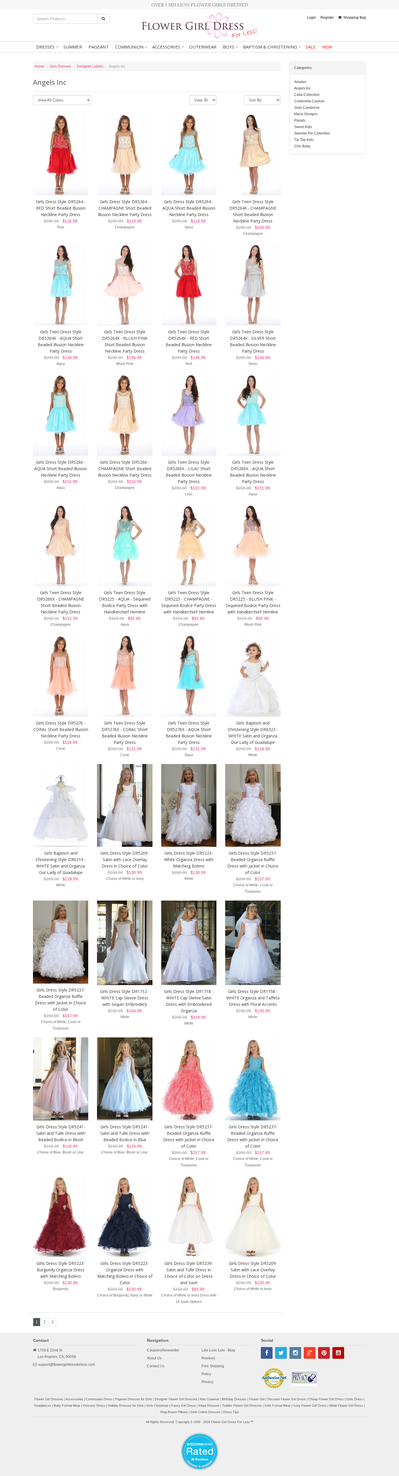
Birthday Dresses (234, 1399)
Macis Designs (306, 114)
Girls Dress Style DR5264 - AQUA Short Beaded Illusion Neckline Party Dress (188, 208)
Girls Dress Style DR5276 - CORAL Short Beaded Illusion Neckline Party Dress (60, 729)
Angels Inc (302, 88)
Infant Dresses (208, 1405)
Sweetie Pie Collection (312, 133)
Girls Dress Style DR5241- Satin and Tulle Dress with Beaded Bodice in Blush (60, 1133)
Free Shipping (213, 1366)
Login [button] (311, 17)
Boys (230, 47)
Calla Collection (307, 95)
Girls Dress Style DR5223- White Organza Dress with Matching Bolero (189, 859)
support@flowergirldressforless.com (66, 1365)
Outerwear (202, 47)
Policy (206, 1374)
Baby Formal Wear (67, 1405)
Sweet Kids (303, 127)
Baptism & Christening (272, 47)
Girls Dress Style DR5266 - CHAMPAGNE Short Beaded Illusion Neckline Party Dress (125, 468)
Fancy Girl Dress (183, 1405)
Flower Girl (257, 1399)
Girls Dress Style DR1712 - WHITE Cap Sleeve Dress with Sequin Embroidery (125, 998)
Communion (131, 47)
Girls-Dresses (60, 66)
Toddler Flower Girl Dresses (242, 1405)
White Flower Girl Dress (346, 1405)
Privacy (207, 1382)
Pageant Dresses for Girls (133, 1399)
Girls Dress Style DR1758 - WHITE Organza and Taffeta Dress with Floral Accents (253, 998)
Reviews (208, 1358)
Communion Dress (99, 1399)
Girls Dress (354, 1399)
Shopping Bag (353, 17)
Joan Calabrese (307, 108)
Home (39, 66)
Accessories (168, 47)
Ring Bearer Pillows (174, 1412)
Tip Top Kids (304, 140)
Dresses (47, 47)
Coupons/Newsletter (163, 1350)
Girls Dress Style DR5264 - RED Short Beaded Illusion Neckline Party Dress (61, 208)
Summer (72, 47)
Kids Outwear (209, 1399)
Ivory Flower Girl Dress (310, 1405)
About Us (154, 1358)
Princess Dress (94, 1405)
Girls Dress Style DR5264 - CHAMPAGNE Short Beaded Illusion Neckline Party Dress (125, 208)
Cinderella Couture (309, 101)
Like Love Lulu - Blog (218, 1350)
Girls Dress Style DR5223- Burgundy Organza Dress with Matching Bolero (61, 1270)
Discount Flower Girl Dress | (287, 1399)
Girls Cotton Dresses (205, 1412)
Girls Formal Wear (278, 1405)
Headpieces (42, 1405)
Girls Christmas (157, 1405)
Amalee (300, 82)
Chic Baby (302, 146)
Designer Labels (90, 66)
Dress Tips (231, 1412)
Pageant (99, 47)
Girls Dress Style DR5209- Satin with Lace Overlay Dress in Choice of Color (124, 859)
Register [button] (327, 17)
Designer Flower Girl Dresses (176, 1399)
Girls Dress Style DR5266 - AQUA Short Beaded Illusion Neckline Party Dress (60, 468)
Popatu (300, 120)
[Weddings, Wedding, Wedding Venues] (199, 1439)
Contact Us (155, 1366)
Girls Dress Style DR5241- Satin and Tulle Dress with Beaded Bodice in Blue (124, 1133)
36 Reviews (199, 1459)
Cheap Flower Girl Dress (326, 1399)
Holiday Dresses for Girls (126, 1405)
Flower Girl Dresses (48, 1399)
